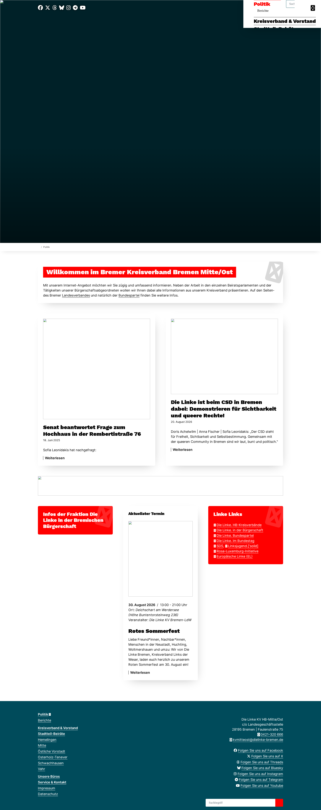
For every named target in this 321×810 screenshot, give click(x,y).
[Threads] (54, 7)
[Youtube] (82, 7)
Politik (43, 714)
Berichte (44, 720)
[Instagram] (68, 7)
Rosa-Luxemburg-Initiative (237, 551)
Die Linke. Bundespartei (235, 535)
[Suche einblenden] (302, 7)
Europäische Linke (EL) (235, 556)
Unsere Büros (49, 776)
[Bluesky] (61, 7)
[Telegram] (75, 7)
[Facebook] (40, 7)
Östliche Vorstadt (51, 751)
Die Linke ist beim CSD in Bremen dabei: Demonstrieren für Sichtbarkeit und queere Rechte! (223, 409)
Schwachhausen (51, 763)
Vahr (41, 769)
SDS (220, 546)
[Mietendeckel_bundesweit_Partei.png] (160, 485)
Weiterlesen (55, 458)
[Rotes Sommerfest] (160, 559)
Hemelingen (47, 740)
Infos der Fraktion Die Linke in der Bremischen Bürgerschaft (73, 520)
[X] (47, 7)
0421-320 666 (272, 734)
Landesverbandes (76, 295)
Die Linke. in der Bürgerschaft (240, 530)
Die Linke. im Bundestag (235, 541)
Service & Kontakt (52, 782)
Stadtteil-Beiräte (51, 734)
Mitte (42, 745)
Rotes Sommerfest (154, 631)
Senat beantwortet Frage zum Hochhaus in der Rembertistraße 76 (92, 430)
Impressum (46, 788)
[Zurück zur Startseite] (39, 247)
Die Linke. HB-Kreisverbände (239, 525)
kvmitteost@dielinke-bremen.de (258, 740)
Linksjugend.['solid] (243, 546)
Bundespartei (129, 295)
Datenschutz (48, 794)
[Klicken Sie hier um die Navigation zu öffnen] (313, 7)
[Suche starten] (279, 803)
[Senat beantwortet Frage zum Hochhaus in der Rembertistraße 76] (96, 369)
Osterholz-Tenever (52, 757)
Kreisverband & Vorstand (285, 21)
